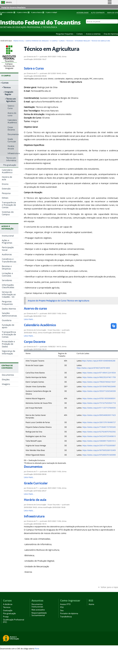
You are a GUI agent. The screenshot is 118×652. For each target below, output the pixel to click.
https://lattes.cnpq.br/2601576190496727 (99, 422)
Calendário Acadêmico (40, 325)
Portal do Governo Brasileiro (13, 7)
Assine (91, 604)
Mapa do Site (112, 13)
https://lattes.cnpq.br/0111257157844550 (99, 408)
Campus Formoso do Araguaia (37, 41)
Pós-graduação (9, 613)
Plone (37, 648)
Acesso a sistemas (93, 34)
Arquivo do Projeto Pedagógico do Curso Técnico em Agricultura (58, 300)
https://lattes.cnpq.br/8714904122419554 (99, 372)
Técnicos (69, 41)
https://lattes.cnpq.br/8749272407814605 (93, 368)
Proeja (5, 616)
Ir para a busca (37, 12)
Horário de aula (35, 500)
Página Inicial (18, 41)
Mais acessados (38, 610)
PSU (62, 607)
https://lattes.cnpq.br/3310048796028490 (99, 386)
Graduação (7, 610)
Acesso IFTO (65, 604)
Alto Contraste (97, 13)
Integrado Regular (82, 41)
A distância (7, 604)
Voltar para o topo (109, 587)
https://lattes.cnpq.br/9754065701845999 (99, 455)
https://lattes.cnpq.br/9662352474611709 (99, 377)
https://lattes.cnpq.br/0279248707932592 (99, 431)
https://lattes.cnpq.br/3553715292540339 (99, 391)
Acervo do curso (35, 308)
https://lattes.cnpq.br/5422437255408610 (99, 436)
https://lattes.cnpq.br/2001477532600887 (99, 445)
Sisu (62, 610)
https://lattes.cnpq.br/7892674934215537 (99, 382)
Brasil (9, 2)
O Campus (53, 41)
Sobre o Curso (34, 68)
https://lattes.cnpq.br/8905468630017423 (99, 415)
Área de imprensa (111, 34)
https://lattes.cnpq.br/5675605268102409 (99, 450)
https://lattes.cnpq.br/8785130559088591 (99, 398)
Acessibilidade (82, 13)
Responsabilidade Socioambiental (39, 614)
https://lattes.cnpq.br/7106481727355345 (99, 427)
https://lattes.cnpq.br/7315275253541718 (99, 403)
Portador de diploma (69, 613)
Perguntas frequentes (64, 34)
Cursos (61, 41)
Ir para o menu (23, 12)
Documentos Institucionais (37, 605)
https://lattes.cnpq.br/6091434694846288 (98, 361)
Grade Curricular (36, 483)
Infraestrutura (34, 516)
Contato (79, 34)
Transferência (66, 616)
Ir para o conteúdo (7, 12)
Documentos (33, 466)
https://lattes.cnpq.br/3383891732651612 (99, 441)
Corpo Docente (34, 342)
